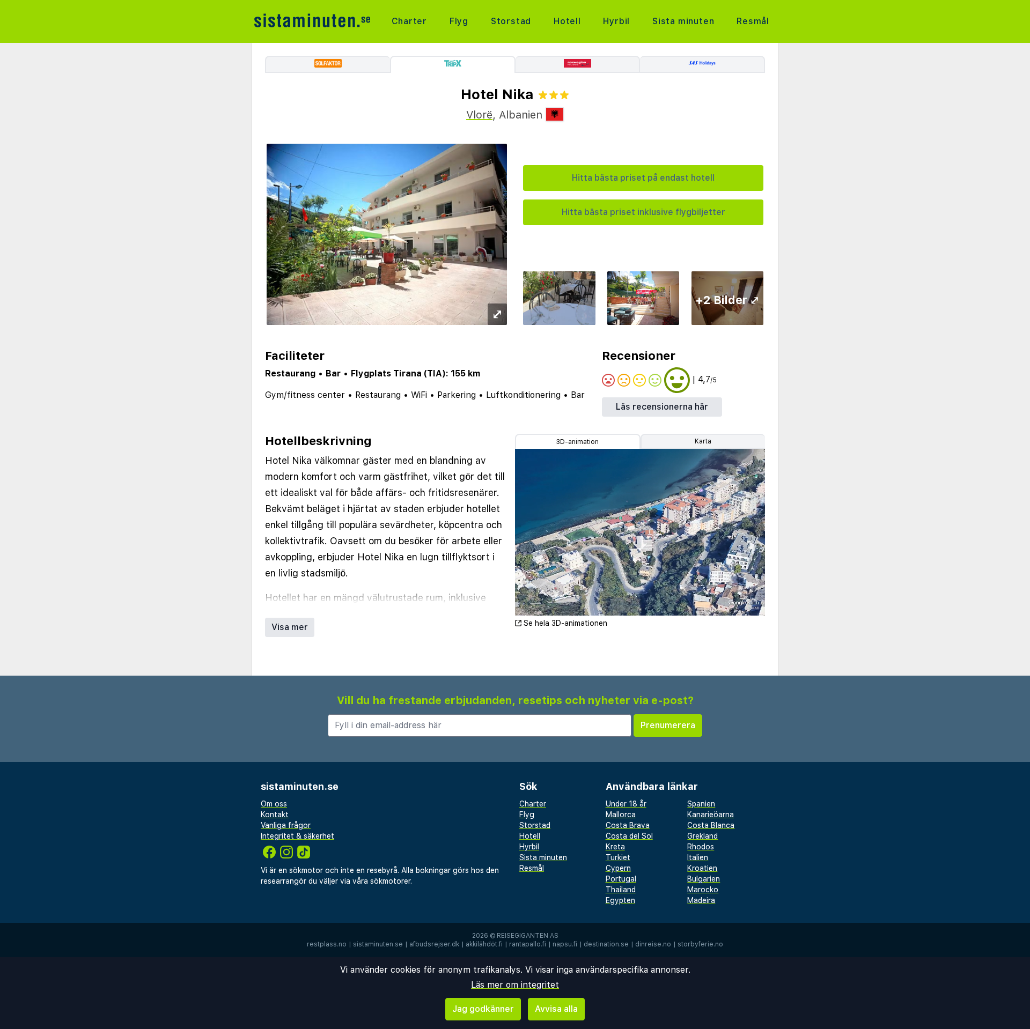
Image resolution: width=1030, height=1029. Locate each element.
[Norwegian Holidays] (578, 64)
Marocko (702, 889)
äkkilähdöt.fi (484, 944)
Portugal (621, 879)
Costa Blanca (710, 825)
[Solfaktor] (327, 64)
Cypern (618, 868)
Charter (410, 21)
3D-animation (577, 442)
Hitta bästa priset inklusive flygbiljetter (643, 212)
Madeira (701, 900)
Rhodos (700, 846)
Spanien (701, 803)
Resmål (753, 21)
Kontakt (275, 814)
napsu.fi (565, 944)
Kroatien (702, 868)
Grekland (702, 836)
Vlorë (479, 114)
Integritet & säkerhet (297, 836)
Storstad (511, 21)
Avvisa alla (556, 1009)
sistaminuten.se (378, 944)
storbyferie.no (700, 944)
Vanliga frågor (286, 825)
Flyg (459, 21)
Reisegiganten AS (527, 935)
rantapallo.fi (527, 944)
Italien (697, 857)
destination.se (606, 944)
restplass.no (327, 944)
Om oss (274, 803)
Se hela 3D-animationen (565, 623)
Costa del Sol (629, 836)
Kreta (615, 846)
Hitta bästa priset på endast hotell (643, 178)
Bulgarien (703, 879)
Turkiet (618, 857)
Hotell (567, 21)
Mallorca (621, 814)
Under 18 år (626, 803)
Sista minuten (683, 21)
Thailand (621, 889)
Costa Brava (628, 825)
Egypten (620, 900)
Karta (703, 441)
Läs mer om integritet (515, 985)
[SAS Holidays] (702, 64)
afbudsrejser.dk (434, 944)
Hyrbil (616, 21)
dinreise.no (653, 944)
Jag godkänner (483, 1009)
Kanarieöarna (710, 814)
